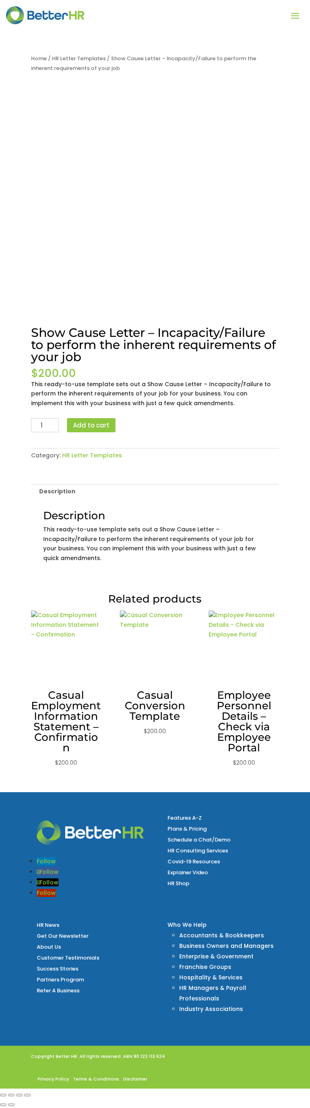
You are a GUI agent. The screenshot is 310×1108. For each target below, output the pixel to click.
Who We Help (187, 925)
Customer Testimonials (68, 958)
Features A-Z (185, 818)
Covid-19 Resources (194, 861)
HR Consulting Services (198, 850)
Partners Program (60, 979)
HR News (48, 925)
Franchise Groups (205, 967)
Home (39, 58)
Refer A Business (58, 990)
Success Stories (57, 969)
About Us (49, 947)
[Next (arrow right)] (11, 1105)
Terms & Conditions (96, 1079)
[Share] (19, 1095)
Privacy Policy (53, 1079)
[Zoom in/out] (3, 1095)
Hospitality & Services (211, 977)
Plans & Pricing (187, 829)
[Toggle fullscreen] (11, 1095)
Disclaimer (135, 1079)
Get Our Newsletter (62, 936)
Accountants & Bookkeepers (221, 935)
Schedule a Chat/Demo (199, 840)
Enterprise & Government (216, 956)
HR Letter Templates (79, 58)
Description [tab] (57, 491)
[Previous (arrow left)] (3, 1105)
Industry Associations (211, 1009)
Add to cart (91, 425)
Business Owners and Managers (226, 946)
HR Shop (178, 883)
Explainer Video (188, 872)
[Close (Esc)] (27, 1095)
